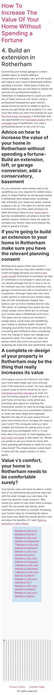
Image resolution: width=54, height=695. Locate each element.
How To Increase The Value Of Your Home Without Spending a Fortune (21, 23)
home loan (40, 212)
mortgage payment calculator (17, 393)
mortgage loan (9, 123)
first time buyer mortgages (16, 116)
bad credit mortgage (12, 437)
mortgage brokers (36, 119)
